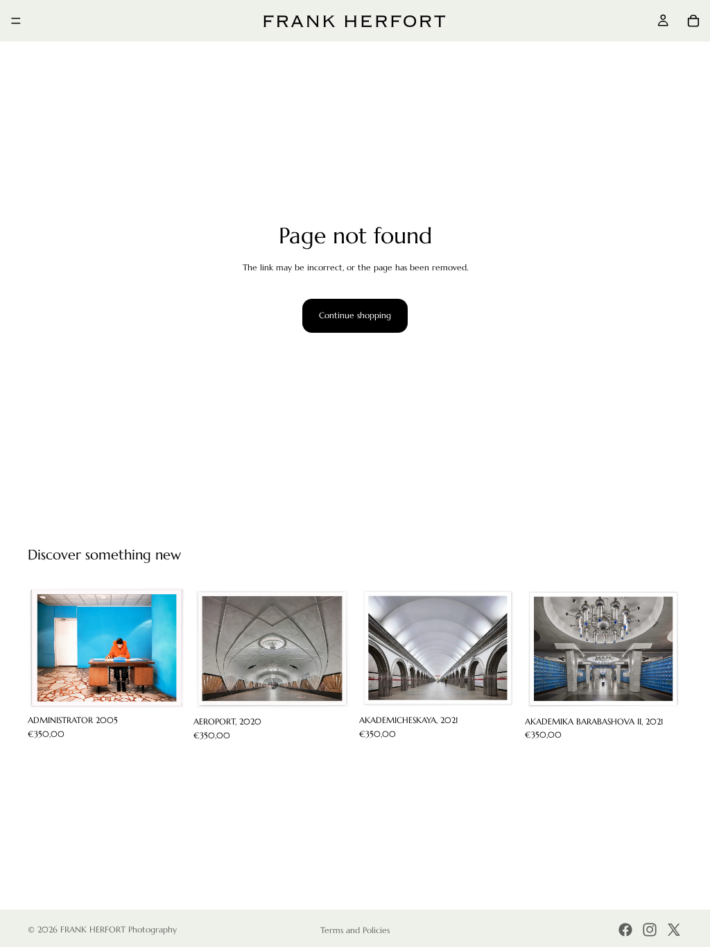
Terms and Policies (355, 930)
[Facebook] (625, 929)
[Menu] (16, 21)
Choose (175, 687)
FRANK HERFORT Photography (118, 929)
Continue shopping (355, 315)
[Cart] (693, 21)
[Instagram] (649, 929)
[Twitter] (674, 929)
